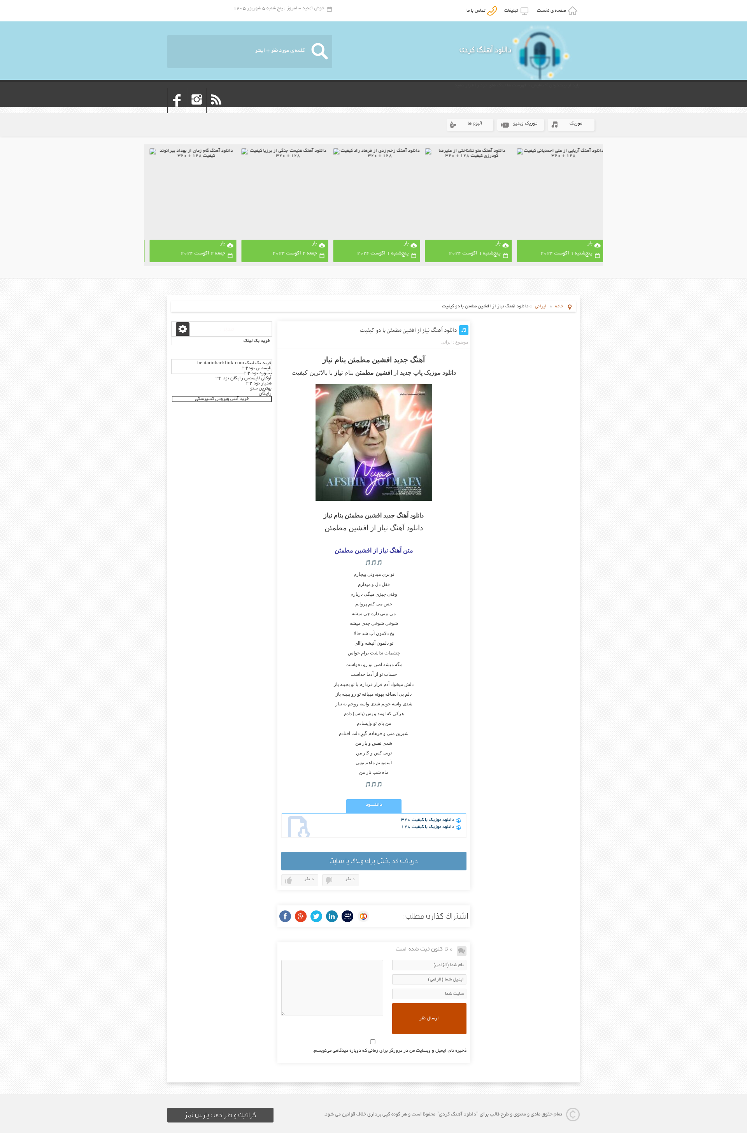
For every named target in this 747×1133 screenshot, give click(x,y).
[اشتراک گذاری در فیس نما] (347, 916)
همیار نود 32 (259, 383)
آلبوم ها (475, 123)
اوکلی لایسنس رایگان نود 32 (244, 378)
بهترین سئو (261, 388)
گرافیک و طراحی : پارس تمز (220, 1115)
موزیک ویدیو (525, 123)
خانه (559, 306)
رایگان (265, 393)
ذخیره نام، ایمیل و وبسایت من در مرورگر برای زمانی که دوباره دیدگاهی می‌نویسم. (389, 1050)
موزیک (576, 123)
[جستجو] (319, 51)
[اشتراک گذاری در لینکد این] (332, 916)
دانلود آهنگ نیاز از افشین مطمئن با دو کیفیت (408, 330)
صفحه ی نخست (552, 10)
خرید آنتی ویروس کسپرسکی (222, 399)
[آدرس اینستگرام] (196, 110)
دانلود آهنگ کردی (485, 49)
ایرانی (541, 306)
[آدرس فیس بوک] (177, 110)
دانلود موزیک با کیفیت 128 (427, 827)
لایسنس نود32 (257, 368)
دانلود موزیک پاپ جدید (428, 372)
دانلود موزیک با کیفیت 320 (427, 820)
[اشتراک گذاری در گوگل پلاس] (301, 916)
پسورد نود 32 (258, 373)
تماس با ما (477, 10)
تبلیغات (512, 10)
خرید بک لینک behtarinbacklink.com (234, 363)
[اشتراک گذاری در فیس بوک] (285, 916)
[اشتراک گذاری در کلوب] (363, 916)
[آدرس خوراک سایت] (216, 110)
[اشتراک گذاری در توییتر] (316, 916)
